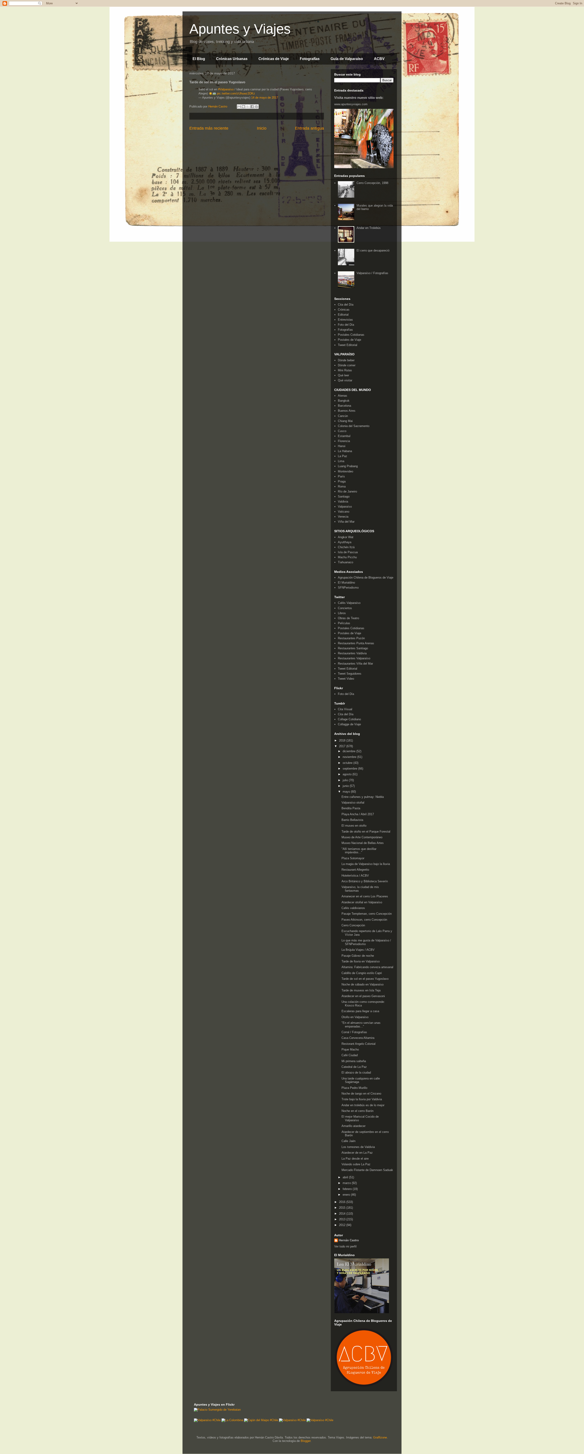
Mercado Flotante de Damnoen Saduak (367, 1170)
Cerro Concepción (353, 925)
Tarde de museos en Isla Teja (361, 990)
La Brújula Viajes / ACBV (358, 949)
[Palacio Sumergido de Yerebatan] (217, 1409)
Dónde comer (346, 365)
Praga (342, 481)
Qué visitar (345, 380)
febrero (348, 1189)
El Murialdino (346, 582)
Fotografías (310, 59)
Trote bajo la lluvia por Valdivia (362, 1099)
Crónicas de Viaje (273, 59)
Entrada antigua (309, 128)
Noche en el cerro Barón (357, 1111)
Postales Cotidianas (351, 334)
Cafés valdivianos (353, 908)
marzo (347, 1183)
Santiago (343, 496)
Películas (344, 623)
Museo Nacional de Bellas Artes (363, 843)
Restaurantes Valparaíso (354, 658)
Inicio (261, 128)
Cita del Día (345, 304)
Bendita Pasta (351, 808)
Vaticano (343, 511)
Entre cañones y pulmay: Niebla (363, 797)
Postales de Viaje (349, 339)
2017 (342, 746)
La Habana (345, 451)
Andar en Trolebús (369, 228)
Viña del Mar (346, 521)
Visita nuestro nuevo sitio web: (358, 98)
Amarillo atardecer (353, 1126)
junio (346, 786)
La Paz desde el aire (355, 1158)
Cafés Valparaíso (349, 603)
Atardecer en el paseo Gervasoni (363, 996)
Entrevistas (345, 319)
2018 (342, 740)
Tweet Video (346, 678)
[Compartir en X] (247, 106)
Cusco (342, 431)
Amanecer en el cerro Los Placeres (365, 896)
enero (347, 1194)
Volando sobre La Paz (356, 1164)
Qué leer (343, 375)
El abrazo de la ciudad (356, 1072)
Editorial (343, 314)
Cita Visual (345, 709)
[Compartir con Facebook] (252, 106)
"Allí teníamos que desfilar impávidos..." (359, 850)
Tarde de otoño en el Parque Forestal (366, 831)
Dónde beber (346, 360)
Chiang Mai (345, 421)
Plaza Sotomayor (353, 858)
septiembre (350, 768)
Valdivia (343, 501)
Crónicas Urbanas (232, 59)
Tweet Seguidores (349, 673)
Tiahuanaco (345, 562)
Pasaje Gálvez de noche (358, 955)
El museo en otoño (354, 825)
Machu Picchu (347, 557)
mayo (347, 791)
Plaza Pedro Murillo (354, 1088)
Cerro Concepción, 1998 (372, 183)
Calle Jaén (348, 1141)
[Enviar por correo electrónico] (239, 106)
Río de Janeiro (347, 491)
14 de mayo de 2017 (264, 97)
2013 (342, 1219)
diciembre (349, 751)
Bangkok (343, 400)
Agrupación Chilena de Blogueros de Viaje (365, 577)
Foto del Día (346, 324)
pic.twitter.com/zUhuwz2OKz (236, 93)
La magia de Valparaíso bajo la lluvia (366, 864)
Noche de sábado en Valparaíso (362, 984)
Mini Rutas (345, 370)
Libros (342, 613)
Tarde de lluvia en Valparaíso (361, 961)
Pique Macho (350, 1049)
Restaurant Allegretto (355, 869)
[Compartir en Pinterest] (256, 106)
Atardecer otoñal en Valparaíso (362, 902)
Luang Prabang (348, 466)
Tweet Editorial (347, 345)
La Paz (342, 456)
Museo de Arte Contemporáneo (362, 837)
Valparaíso (345, 506)
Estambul (344, 436)
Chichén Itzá (346, 547)
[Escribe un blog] (243, 106)
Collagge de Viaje (349, 724)
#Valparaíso (226, 89)
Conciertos (345, 608)
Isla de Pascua (348, 552)
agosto (347, 774)
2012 (342, 1225)
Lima (341, 461)
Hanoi (341, 446)
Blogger (305, 1441)
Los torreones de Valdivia (358, 1147)
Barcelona (344, 405)
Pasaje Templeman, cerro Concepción (367, 913)
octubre (348, 763)
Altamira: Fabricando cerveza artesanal (367, 967)
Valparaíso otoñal (353, 802)
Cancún (343, 416)
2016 (342, 1202)
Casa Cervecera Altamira (358, 1038)
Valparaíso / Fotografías (372, 273)
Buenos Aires (346, 410)
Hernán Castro (349, 1240)
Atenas (342, 395)
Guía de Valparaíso (347, 59)
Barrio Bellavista (352, 820)
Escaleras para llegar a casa (360, 1011)
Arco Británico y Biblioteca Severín (365, 881)
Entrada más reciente (208, 128)
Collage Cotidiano (349, 719)
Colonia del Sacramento (353, 426)
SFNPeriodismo (348, 587)
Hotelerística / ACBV (355, 875)
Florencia (344, 441)
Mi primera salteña (354, 1061)
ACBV (379, 59)
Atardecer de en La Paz (357, 1152)
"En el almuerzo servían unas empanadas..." (361, 1024)
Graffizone (380, 1437)
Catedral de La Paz (354, 1067)
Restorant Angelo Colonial (358, 1043)
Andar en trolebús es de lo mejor (363, 1105)
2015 (342, 1207)
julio (346, 780)
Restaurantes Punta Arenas (356, 643)
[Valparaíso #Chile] (207, 1420)
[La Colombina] (232, 1420)
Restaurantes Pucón (351, 638)
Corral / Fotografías (354, 1032)
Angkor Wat (345, 537)
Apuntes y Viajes (240, 29)
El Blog (199, 59)
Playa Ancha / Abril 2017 (358, 814)
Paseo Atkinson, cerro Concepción (364, 919)
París (341, 476)
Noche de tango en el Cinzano (361, 1093)
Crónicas (343, 309)
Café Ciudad (350, 1055)
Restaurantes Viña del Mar (355, 663)
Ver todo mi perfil (345, 1246)
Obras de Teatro (348, 618)
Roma (342, 486)
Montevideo (345, 471)
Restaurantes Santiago (353, 648)
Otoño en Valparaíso (355, 1017)
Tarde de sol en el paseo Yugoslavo (365, 978)
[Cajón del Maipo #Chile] (261, 1420)
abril (346, 1177)
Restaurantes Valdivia (352, 653)
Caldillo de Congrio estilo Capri (362, 973)
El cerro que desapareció (373, 250)
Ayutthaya (344, 542)
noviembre (350, 757)
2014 (342, 1213)
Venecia (343, 516)
